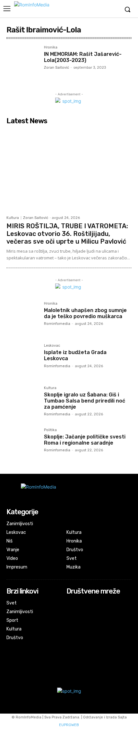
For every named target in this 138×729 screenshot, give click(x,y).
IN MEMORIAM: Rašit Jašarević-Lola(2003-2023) (83, 57)
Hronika (50, 47)
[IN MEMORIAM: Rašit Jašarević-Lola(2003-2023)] (22, 62)
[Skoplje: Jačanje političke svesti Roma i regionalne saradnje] (22, 444)
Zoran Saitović (56, 67)
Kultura (12, 218)
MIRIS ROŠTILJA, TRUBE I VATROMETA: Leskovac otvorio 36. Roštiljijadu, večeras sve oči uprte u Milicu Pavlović (67, 233)
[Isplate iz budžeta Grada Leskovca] (22, 360)
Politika (50, 430)
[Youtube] (70, 621)
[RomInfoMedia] (56, 8)
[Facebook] (70, 603)
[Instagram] (70, 612)
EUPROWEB (69, 725)
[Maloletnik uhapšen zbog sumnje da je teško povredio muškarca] (22, 318)
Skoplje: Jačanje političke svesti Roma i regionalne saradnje (84, 440)
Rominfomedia (57, 324)
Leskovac (52, 346)
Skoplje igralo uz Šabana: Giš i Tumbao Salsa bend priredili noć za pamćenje (84, 401)
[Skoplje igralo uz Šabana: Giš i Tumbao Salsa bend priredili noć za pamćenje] (22, 402)
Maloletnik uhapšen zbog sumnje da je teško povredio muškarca (85, 313)
